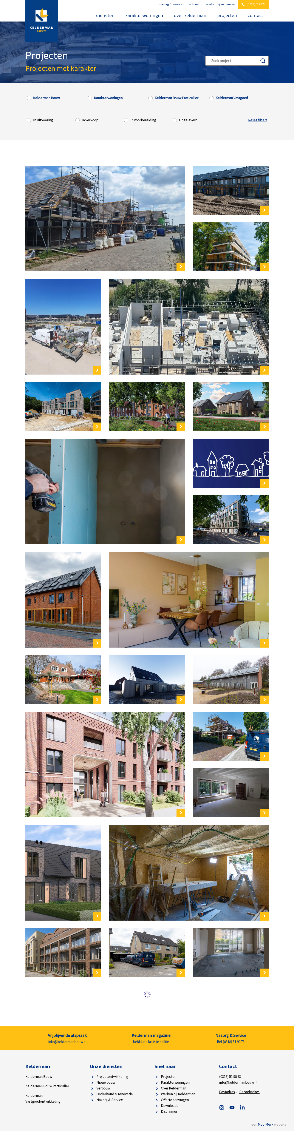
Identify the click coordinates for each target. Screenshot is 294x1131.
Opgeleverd (188, 120)
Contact (255, 15)
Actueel (194, 4)
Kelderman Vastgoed (232, 98)
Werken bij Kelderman (220, 4)
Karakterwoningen (144, 15)
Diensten (105, 15)
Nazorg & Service (171, 4)
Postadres (227, 1091)
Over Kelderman (190, 15)
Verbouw (103, 1088)
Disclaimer (169, 1111)
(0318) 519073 (256, 4)
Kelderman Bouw (46, 98)
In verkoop (90, 120)
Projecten (227, 15)
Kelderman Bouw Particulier (176, 98)
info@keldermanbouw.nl (238, 1082)
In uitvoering (43, 120)
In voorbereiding (143, 120)
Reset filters (257, 120)
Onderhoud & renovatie (114, 1094)
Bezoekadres (249, 1091)
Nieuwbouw (105, 1082)
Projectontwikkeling (112, 1076)
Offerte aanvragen (175, 1099)
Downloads (169, 1105)
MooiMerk (265, 1124)
